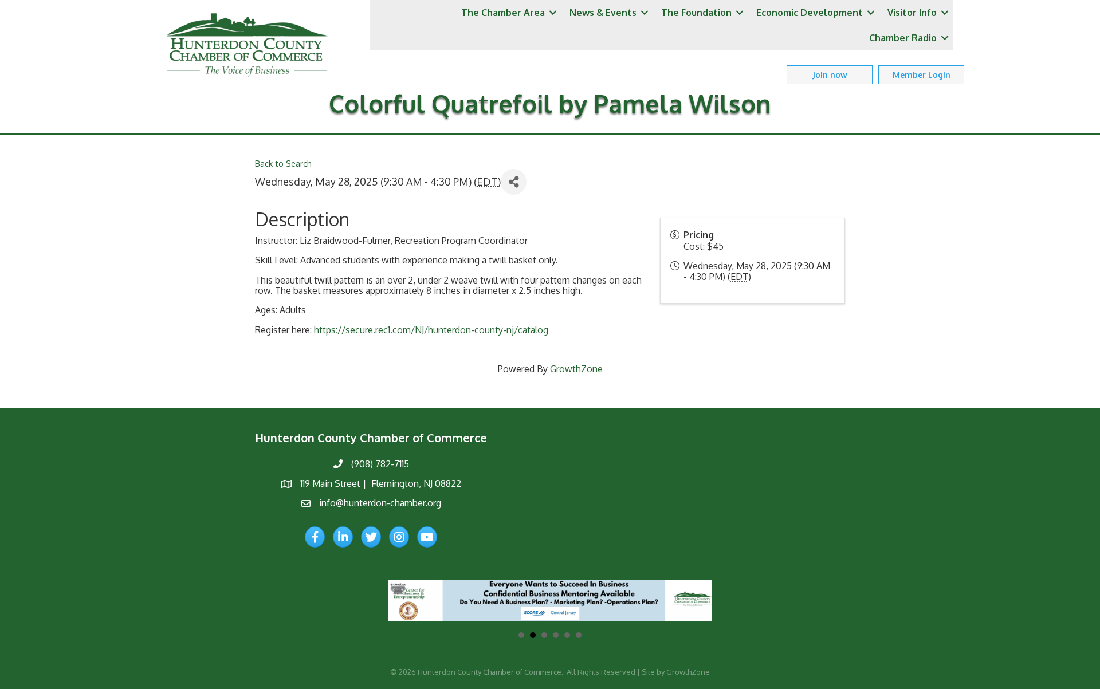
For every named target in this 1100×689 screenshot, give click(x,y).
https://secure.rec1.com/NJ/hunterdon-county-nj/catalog (431, 330)
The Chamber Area (503, 12)
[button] (830, 74)
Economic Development (809, 12)
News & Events (603, 12)
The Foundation (696, 12)
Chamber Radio (903, 38)
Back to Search (283, 163)
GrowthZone (576, 369)
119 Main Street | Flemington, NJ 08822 (380, 483)
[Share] (514, 182)
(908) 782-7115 (380, 464)
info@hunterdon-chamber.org (380, 503)
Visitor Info (912, 12)
